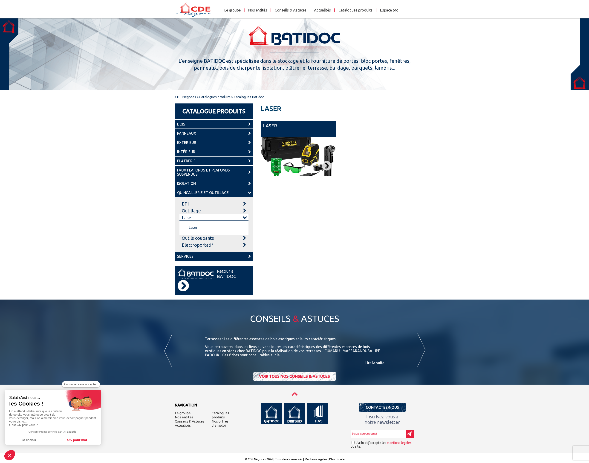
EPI (185, 203)
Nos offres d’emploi (220, 423)
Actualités (322, 10)
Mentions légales (316, 459)
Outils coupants (198, 238)
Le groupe (232, 10)
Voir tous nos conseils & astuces (294, 376)
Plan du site (337, 459)
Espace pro (389, 10)
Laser (187, 217)
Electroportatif (197, 245)
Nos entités (257, 10)
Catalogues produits (355, 10)
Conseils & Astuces (290, 10)
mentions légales (399, 443)
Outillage (191, 210)
